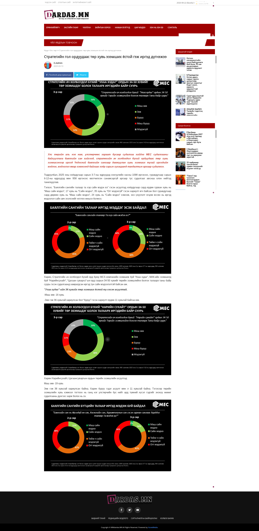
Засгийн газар (71, 27)
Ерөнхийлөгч (53, 27)
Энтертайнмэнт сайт (82, 2)
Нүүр (46, 50)
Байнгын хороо (102, 27)
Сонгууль (172, 27)
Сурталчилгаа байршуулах (144, 518)
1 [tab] (213, 5)
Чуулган (87, 27)
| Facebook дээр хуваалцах (59, 75)
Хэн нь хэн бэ (156, 27)
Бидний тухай (98, 518)
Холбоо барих (167, 518)
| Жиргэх (82, 75)
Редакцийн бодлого (118, 518)
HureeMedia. (153, 527)
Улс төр (53, 50)
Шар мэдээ (139, 27)
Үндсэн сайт (50, 2)
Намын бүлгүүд (122, 27)
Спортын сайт (64, 2)
